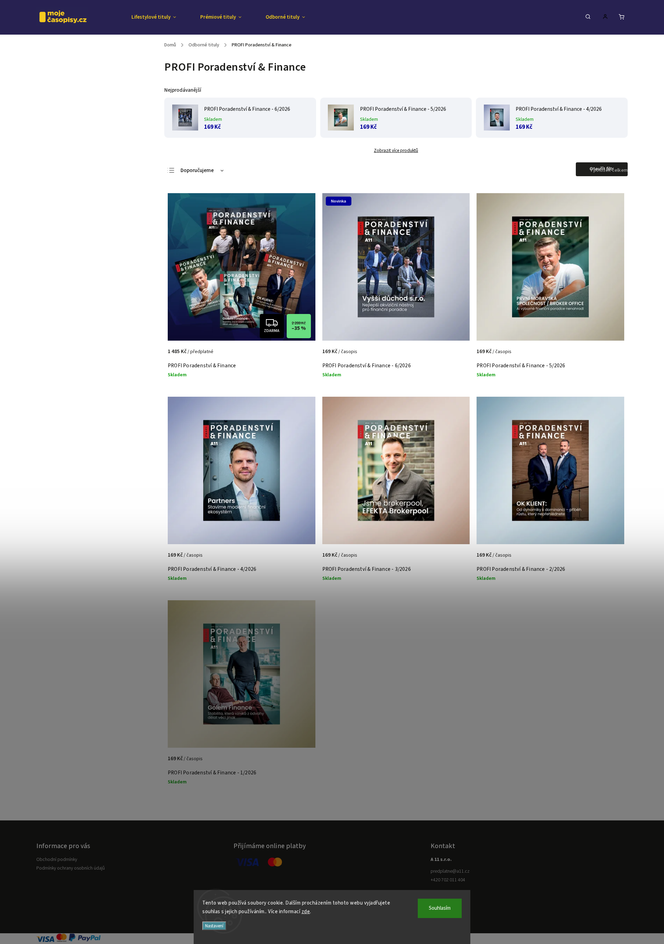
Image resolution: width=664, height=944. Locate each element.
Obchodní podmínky (56, 859)
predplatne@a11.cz (450, 871)
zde (306, 911)
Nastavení (214, 926)
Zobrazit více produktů (396, 150)
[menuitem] (159, 17)
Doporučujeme (197, 170)
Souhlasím (440, 908)
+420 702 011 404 (448, 879)
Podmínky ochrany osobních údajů (70, 868)
